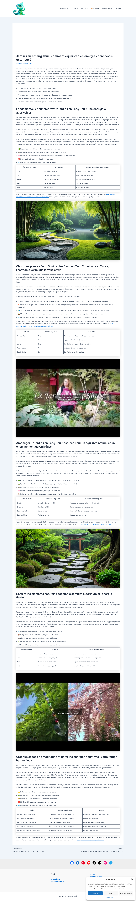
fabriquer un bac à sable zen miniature (90, 840)
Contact (119, 8)
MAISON (63, 8)
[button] (132, 879)
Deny (111, 893)
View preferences (126, 893)
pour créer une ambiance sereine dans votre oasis (93, 524)
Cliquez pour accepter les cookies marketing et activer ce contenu (68, 398)
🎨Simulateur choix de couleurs (102, 8)
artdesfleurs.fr (56, 879)
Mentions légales (96, 876)
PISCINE (84, 8)
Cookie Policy (109, 897)
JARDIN (73, 8)
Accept (95, 893)
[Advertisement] (68, 40)
